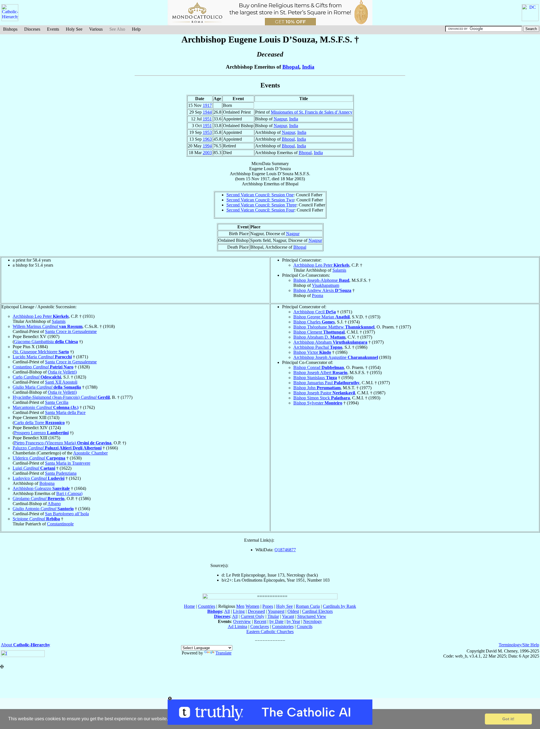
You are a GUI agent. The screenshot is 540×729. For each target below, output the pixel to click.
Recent (260, 621)
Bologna (47, 483)
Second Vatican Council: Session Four (260, 210)
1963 (207, 139)
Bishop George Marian (321, 316)
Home (189, 606)
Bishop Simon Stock (321, 397)
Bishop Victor (312, 352)
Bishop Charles (314, 322)
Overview (242, 621)
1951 (207, 118)
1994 (207, 145)
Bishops (10, 29)
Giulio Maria (47, 387)
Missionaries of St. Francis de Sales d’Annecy (311, 112)
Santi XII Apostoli (61, 382)
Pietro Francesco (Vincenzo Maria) (62, 442)
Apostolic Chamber (90, 453)
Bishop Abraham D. (319, 337)
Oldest (293, 611)
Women (252, 606)
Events (53, 29)
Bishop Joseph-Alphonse (321, 280)
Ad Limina (237, 626)
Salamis (339, 270)
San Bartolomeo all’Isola (67, 513)
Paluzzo (57, 448)
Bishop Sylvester (317, 402)
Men (240, 606)
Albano (54, 503)
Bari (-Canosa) (69, 493)
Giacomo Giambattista (46, 341)
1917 (207, 105)
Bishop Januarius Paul (326, 382)
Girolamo (38, 498)
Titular (273, 616)
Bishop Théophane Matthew (333, 327)
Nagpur (280, 118)
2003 (207, 152)
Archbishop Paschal (317, 347)
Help (136, 29)
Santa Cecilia (56, 402)
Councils (304, 626)
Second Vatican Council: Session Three (261, 204)
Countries (206, 606)
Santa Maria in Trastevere (67, 463)
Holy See (74, 29)
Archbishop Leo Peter (321, 265)
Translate (223, 653)
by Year (293, 621)
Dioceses (32, 29)
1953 (207, 132)
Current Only (252, 616)
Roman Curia (308, 606)
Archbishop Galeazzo (41, 488)
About (25, 644)
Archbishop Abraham (330, 342)
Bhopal (290, 67)
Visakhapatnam (325, 285)
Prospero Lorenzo (41, 432)
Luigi (34, 468)
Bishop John (317, 387)
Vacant (288, 616)
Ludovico (38, 478)
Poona (317, 295)
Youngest (276, 611)
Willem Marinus (47, 326)
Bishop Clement (319, 332)
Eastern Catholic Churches (270, 631)
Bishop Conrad (318, 367)
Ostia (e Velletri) (62, 372)
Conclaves (259, 626)
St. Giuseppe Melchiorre (41, 351)
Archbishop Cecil (314, 311)
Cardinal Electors (317, 611)
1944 (207, 112)
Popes (267, 606)
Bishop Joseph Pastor (324, 392)
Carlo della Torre (39, 422)
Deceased (256, 611)
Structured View (311, 616)
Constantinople (60, 523)
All (227, 611)
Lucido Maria (42, 356)
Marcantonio (45, 407)
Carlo (37, 377)
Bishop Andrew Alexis (322, 290)
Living (239, 611)
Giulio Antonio (43, 508)
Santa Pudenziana (60, 473)
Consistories (283, 626)
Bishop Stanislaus (315, 377)
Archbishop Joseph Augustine (335, 357)
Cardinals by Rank (339, 606)
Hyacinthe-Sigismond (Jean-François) (61, 397)
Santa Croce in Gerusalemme (71, 331)
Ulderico (39, 458)
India (308, 67)
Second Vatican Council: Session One (260, 194)
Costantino (43, 366)
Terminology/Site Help (519, 644)
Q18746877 (285, 549)
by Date (276, 621)
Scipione (36, 518)
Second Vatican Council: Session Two (260, 199)
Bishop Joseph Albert (320, 372)
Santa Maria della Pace (65, 412)
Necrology (312, 621)
